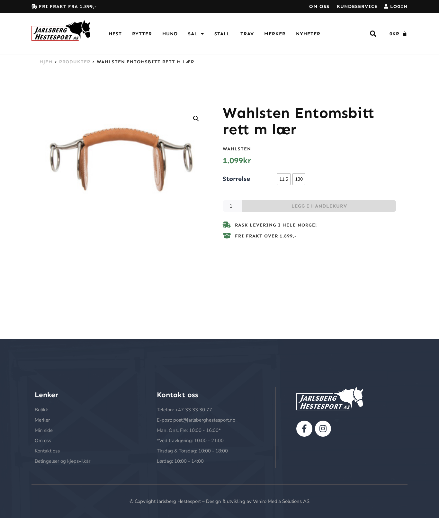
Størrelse (236, 178)
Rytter (142, 34)
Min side (44, 430)
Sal (193, 34)
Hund (170, 34)
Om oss (319, 6)
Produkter (74, 62)
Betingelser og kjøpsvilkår (62, 461)
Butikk (41, 409)
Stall (222, 34)
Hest (115, 34)
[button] (196, 118)
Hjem (46, 62)
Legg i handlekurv (319, 206)
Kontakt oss (47, 451)
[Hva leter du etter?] (373, 34)
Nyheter (308, 34)
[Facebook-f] (304, 429)
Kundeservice (357, 6)
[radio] (283, 179)
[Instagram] (323, 429)
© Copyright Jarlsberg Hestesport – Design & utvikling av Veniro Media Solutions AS (219, 501)
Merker (275, 34)
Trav (247, 34)
